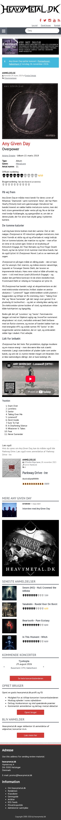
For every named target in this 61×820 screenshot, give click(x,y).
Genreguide (13, 796)
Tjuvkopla (24, 661)
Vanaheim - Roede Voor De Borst (39, 604)
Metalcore (21, 163)
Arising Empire (8, 155)
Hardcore (33, 465)
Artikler (11, 799)
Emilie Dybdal (30, 75)
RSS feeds (12, 802)
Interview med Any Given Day (36, 508)
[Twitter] (44, 20)
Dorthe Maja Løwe (33, 462)
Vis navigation (3, 30)
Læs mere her (30, 735)
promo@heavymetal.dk (21, 775)
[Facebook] (40, 20)
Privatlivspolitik (15, 805)
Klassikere (12, 793)
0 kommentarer (10, 78)
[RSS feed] (59, 20)
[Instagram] (49, 20)
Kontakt (57, 25)
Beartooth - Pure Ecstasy (35, 620)
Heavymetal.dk (30, 9)
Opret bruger (46, 25)
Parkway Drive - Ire (35, 473)
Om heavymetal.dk (17, 788)
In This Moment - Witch (34, 637)
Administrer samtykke (18, 807)
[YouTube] (54, 20)
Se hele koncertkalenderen (30, 678)
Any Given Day (16, 143)
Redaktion (12, 790)
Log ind (34, 25)
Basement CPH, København (24, 667)
